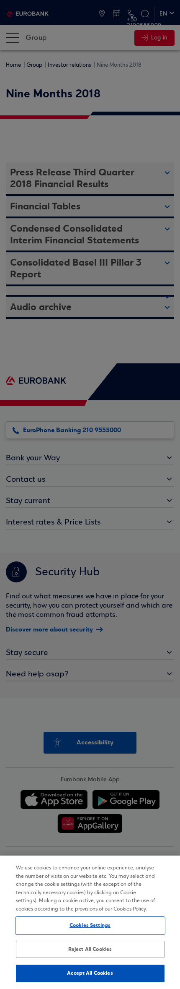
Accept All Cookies (90, 973)
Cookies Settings (90, 925)
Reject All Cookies (90, 949)
